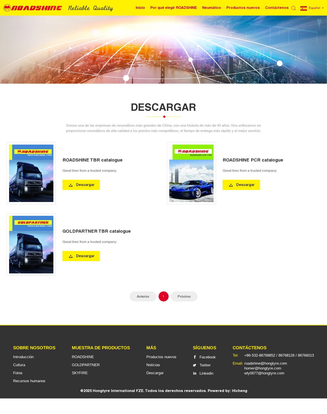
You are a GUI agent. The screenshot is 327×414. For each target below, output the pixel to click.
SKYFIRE (80, 373)
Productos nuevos (243, 8)
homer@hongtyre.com (262, 368)
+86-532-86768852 (259, 355)
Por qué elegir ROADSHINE (173, 8)
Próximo (184, 296)
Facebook (208, 357)
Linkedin (206, 373)
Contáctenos (277, 8)
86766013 (306, 355)
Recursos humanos (29, 381)
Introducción (23, 357)
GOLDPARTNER (86, 365)
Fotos (17, 373)
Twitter (205, 365)
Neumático (211, 8)
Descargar (85, 185)
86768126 (287, 355)
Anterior (143, 296)
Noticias (153, 365)
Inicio (140, 8)
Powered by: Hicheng (227, 390)
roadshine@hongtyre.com (265, 363)
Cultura (19, 365)
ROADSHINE (83, 357)
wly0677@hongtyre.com (264, 373)
